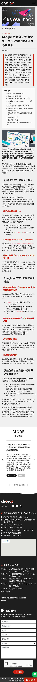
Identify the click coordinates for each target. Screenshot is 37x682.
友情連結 (3, 600)
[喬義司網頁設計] (7, 3)
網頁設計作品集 (10, 414)
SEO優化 (5, 50)
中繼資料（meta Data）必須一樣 (19, 99)
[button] (3, 459)
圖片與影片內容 (13, 120)
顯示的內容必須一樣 (14, 96)
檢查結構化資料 (13, 117)
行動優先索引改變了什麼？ (15, 94)
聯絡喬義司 (25, 414)
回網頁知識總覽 (9, 28)
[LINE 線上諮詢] (34, 674)
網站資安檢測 (5, 591)
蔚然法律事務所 (11, 598)
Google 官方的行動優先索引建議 (17, 106)
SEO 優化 (26, 204)
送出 (20, 672)
